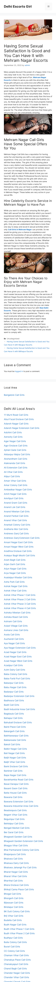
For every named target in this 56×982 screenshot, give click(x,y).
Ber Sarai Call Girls (13, 832)
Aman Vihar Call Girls (15, 480)
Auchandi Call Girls (14, 639)
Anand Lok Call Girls (14, 507)
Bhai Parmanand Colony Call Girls (21, 850)
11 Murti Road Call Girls (16, 415)
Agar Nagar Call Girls (15, 441)
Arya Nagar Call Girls (15, 573)
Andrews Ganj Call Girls (16, 533)
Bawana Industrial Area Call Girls (21, 806)
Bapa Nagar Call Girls (15, 775)
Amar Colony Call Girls (15, 485)
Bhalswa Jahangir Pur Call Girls (20, 867)
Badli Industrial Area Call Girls (19, 709)
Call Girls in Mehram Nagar (20, 229)
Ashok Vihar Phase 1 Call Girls (19, 595)
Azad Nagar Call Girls (15, 652)
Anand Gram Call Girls (15, 502)
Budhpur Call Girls (13, 938)
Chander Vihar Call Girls (16, 977)
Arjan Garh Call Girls (14, 564)
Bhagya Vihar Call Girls (16, 845)
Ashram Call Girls (13, 621)
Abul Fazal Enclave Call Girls (19, 419)
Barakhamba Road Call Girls (18, 779)
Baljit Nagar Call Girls (15, 757)
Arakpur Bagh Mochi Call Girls (19, 555)
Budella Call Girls (13, 920)
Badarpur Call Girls (14, 691)
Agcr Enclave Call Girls (15, 445)
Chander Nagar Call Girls (17, 973)
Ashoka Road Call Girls (16, 617)
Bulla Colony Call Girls (15, 942)
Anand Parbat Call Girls (16, 516)
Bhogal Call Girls (12, 894)
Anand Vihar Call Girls (15, 520)
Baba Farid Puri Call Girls (17, 678)
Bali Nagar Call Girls (14, 753)
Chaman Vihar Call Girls (16, 955)
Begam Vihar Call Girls (15, 814)
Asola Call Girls (12, 634)
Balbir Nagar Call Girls (15, 749)
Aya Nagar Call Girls (14, 643)
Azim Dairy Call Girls (14, 669)
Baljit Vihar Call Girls (14, 762)
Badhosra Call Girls (14, 700)
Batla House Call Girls (15, 792)
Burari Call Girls (12, 946)
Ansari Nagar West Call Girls (18, 546)
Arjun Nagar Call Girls (15, 568)
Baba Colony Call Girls (15, 674)
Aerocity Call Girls (13, 437)
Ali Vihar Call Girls (13, 472)
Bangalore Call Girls (14, 395)
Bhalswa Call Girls (13, 858)
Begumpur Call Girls (14, 819)
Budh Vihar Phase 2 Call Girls (19, 933)
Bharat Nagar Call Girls (16, 872)
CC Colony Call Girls (14, 951)
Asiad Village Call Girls (16, 626)
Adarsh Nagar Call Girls (16, 423)
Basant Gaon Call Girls (15, 788)
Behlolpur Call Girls (14, 823)
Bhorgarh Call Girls (13, 898)
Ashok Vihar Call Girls (15, 590)
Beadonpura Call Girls (15, 810)
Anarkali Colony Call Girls (17, 524)
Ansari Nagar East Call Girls (18, 542)
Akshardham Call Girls (15, 459)
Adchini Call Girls (13, 432)
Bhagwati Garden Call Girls (18, 836)
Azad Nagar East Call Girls (18, 656)
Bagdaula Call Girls (14, 713)
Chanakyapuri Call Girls (16, 964)
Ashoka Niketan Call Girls (17, 612)
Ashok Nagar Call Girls (15, 586)
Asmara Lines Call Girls (16, 630)
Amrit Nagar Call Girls (15, 494)
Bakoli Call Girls (12, 744)
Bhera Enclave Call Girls (16, 885)
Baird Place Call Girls (15, 727)
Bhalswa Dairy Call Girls (16, 863)
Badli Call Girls (11, 705)
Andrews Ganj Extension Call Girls (22, 538)
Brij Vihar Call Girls (13, 916)
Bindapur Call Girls (13, 907)
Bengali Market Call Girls (17, 828)
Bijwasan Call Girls (13, 902)
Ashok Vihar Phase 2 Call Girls (20, 599)
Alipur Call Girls (12, 476)
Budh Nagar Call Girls (15, 924)
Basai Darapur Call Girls (16, 784)
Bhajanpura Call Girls (15, 854)
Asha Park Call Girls (14, 582)
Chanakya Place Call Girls (17, 959)
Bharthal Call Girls (13, 880)
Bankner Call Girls (13, 771)
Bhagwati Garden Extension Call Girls (23, 841)
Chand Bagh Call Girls (15, 968)
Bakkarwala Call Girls (15, 740)
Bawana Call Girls (13, 797)
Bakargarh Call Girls (14, 731)
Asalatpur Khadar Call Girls (18, 577)
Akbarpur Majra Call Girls (17, 454)
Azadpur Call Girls (13, 665)
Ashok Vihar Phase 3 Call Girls (20, 604)
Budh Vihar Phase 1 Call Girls (19, 929)
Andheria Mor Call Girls (16, 529)
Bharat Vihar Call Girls (15, 876)
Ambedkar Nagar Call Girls (18, 489)
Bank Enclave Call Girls (16, 766)
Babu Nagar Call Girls (15, 687)
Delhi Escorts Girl (18, 6)
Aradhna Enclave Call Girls (18, 551)
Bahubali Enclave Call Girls (18, 722)
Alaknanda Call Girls (14, 463)
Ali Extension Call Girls (15, 467)
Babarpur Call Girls (14, 683)
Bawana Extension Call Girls (18, 801)
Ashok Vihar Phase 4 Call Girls (20, 608)
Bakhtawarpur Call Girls (16, 735)
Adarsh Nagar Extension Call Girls (21, 428)
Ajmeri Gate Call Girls (15, 450)
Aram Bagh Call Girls (15, 560)
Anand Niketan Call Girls (17, 511)
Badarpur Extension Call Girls (19, 696)
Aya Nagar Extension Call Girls (20, 647)
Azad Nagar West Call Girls (18, 661)
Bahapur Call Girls (13, 718)
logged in (19, 371)
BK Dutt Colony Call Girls (17, 911)
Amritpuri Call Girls (13, 498)
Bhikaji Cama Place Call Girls (19, 889)
